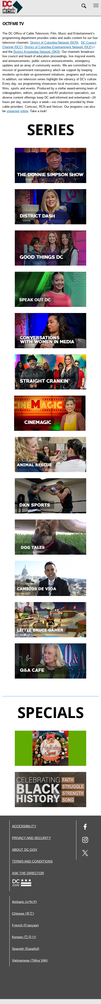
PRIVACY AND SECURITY (31, 838)
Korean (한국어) (24, 937)
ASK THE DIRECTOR (28, 873)
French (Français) (25, 925)
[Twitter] (85, 854)
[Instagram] (85, 841)
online (24, 111)
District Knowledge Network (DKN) (36, 51)
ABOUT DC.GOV (24, 849)
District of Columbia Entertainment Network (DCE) (58, 47)
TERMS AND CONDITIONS (32, 861)
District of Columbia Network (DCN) (54, 42)
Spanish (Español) (25, 949)
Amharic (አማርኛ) (24, 902)
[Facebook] (85, 827)
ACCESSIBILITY (24, 826)
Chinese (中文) (23, 913)
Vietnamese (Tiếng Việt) (30, 960)
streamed (13, 111)
